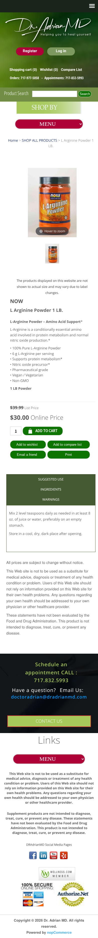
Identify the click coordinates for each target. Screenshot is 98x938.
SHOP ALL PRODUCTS (39, 140)
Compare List (71, 70)
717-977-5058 (30, 78)
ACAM (28, 872)
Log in (61, 51)
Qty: (66, 430)
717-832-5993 (74, 78)
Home (13, 140)
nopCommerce (59, 932)
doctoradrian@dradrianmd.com (49, 697)
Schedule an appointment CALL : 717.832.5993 (51, 672)
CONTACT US (49, 721)
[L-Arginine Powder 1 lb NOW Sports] (52, 254)
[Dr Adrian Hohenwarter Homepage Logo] (49, 30)
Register (30, 51)
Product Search (16, 93)
